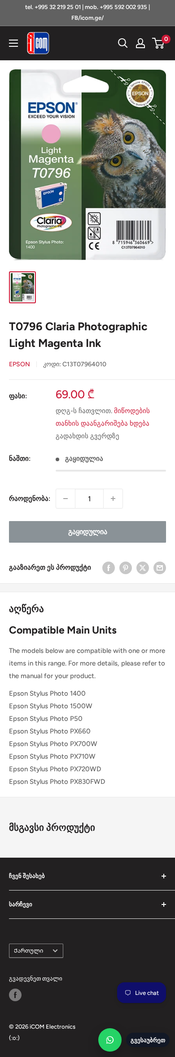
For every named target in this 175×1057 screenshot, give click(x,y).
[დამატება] (113, 498)
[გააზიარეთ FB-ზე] (108, 567)
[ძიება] (123, 43)
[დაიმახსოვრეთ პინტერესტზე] (125, 567)
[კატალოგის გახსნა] (13, 43)
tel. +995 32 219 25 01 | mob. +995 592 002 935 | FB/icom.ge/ (87, 12)
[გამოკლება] (65, 498)
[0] (158, 43)
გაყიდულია (87, 531)
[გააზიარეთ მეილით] (159, 567)
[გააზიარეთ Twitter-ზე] (142, 567)
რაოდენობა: (29, 499)
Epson (19, 364)
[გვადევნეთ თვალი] (15, 995)
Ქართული (28, 950)
